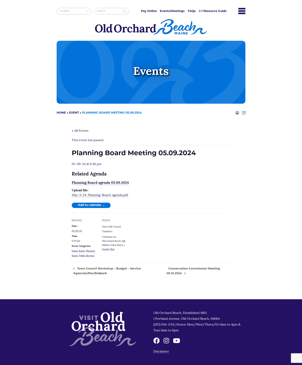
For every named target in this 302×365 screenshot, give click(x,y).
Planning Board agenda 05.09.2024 (100, 183)
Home (61, 113)
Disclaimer (161, 351)
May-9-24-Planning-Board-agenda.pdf (100, 195)
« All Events (80, 130)
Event (74, 113)
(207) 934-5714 (164, 324)
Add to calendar (89, 205)
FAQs (192, 11)
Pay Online (149, 11)
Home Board (78, 251)
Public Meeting (86, 256)
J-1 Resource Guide (212, 11)
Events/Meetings (172, 11)
